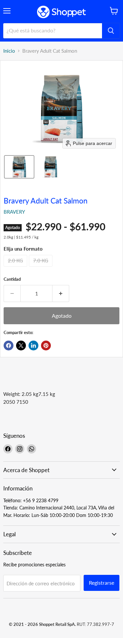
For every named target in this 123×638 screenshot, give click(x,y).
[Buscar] (111, 30)
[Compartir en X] (21, 345)
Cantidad (12, 279)
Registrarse (101, 582)
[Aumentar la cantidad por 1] (60, 293)
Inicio (9, 51)
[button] (19, 167)
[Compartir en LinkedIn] (33, 345)
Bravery (14, 212)
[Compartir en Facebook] (8, 345)
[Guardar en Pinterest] (46, 345)
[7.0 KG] (41, 268)
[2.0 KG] (16, 268)
